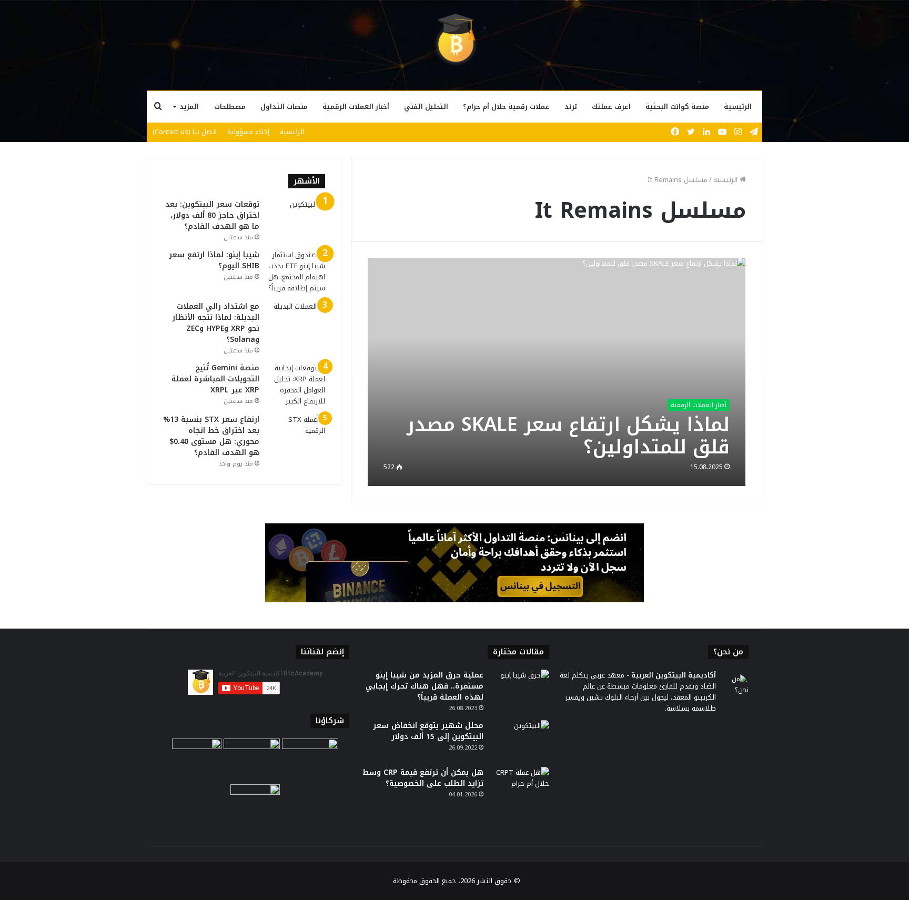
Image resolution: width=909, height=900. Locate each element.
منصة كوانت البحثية (677, 106)
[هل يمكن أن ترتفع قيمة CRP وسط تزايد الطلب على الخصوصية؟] (520, 786)
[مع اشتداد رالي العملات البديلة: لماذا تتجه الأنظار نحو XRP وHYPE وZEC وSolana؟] (296, 320)
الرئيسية (738, 106)
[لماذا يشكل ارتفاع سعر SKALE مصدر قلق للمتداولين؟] (557, 372)
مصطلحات (230, 106)
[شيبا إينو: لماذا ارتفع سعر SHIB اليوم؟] (296, 271)
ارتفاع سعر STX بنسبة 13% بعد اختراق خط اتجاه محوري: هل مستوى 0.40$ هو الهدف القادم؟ (211, 436)
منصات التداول (284, 106)
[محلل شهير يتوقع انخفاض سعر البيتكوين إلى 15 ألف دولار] (520, 740)
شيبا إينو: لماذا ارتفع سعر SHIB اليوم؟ (214, 260)
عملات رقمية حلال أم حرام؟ (506, 106)
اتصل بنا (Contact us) (185, 131)
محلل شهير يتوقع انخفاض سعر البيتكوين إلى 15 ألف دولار (428, 731)
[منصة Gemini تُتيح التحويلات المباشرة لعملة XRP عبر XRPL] (296, 384)
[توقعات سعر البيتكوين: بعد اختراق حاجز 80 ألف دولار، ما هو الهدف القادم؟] (296, 218)
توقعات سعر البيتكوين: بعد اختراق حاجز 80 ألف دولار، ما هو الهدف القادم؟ (212, 215)
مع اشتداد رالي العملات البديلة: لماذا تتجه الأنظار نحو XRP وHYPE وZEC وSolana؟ (215, 323)
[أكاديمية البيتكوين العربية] (454, 39)
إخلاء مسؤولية (248, 131)
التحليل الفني (426, 106)
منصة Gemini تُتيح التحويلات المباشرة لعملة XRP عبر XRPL (215, 379)
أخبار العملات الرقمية (355, 106)
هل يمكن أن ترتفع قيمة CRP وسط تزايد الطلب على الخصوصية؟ (422, 778)
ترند (570, 106)
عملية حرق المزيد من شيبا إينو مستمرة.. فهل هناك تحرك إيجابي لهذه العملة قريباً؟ (424, 686)
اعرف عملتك (611, 106)
